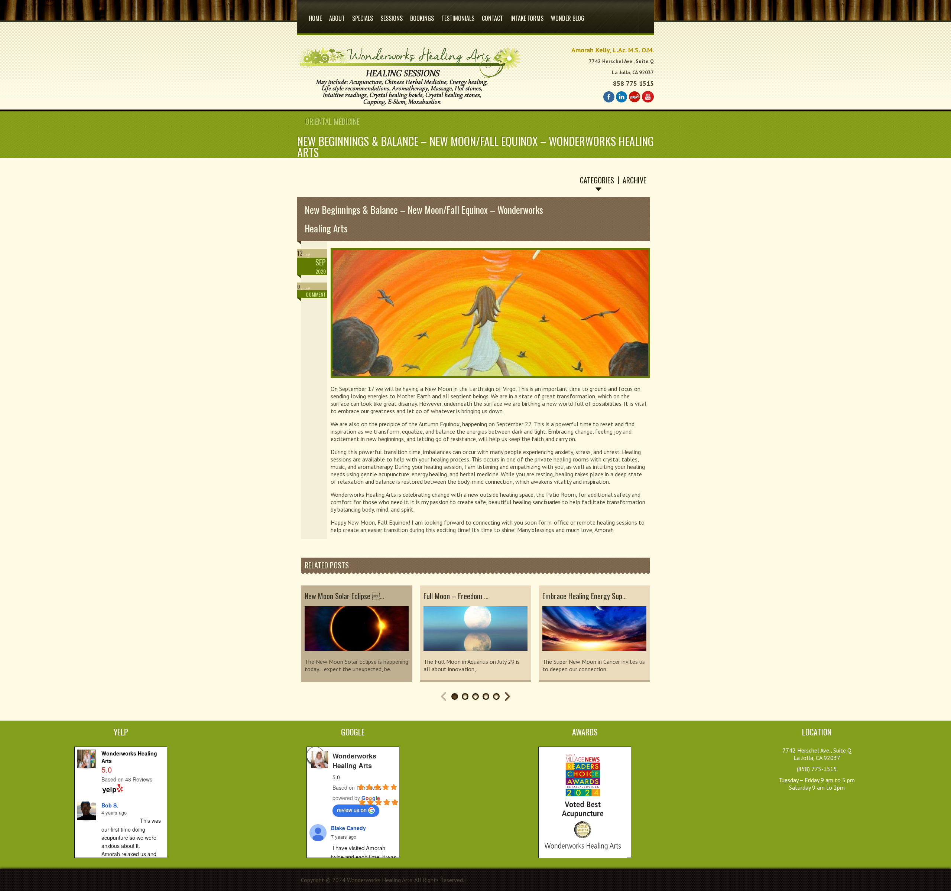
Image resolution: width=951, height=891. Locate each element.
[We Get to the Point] (409, 106)
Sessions (391, 18)
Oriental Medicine (332, 121)
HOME (315, 15)
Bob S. (109, 805)
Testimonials (457, 18)
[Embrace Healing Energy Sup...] (594, 654)
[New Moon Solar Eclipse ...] (357, 654)
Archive (634, 180)
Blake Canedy (348, 828)
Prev (443, 696)
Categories (597, 180)
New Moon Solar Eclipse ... (344, 595)
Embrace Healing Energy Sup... (584, 595)
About (337, 15)
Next (507, 696)
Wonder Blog (567, 18)
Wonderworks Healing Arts (354, 760)
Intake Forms (526, 18)
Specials (362, 18)
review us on (352, 809)
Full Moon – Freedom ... (456, 595)
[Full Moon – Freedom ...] (475, 654)
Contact (492, 18)
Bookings (422, 15)
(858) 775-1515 (817, 769)
